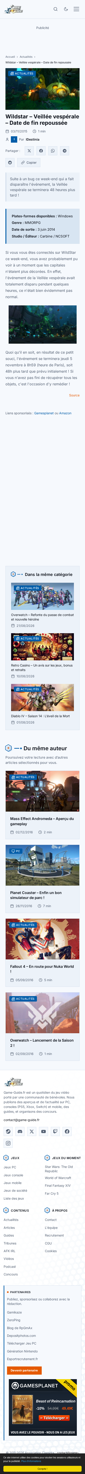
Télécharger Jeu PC (21, 1343)
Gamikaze (14, 1312)
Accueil (10, 56)
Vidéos (9, 1259)
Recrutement (54, 1235)
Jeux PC (10, 1167)
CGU (48, 1243)
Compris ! (42, 1468)
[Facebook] (41, 150)
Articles (9, 1228)
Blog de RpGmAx (19, 1328)
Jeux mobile (13, 1183)
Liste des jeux (14, 1198)
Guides (9, 1235)
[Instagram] (8, 1143)
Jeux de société (15, 1190)
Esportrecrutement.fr (22, 1359)
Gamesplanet (44, 413)
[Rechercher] (56, 9)
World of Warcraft (58, 1178)
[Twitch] (55, 1131)
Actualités (26, 56)
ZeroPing (13, 1320)
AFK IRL (9, 1251)
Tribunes (10, 1243)
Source (74, 395)
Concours (11, 1274)
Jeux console (13, 1175)
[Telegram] (64, 150)
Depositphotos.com (21, 1335)
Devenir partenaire (24, 1370)
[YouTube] (43, 1131)
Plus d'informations (31, 1461)
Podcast (10, 1266)
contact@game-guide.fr (21, 1120)
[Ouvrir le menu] (76, 9)
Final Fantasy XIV (58, 1185)
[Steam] (8, 1131)
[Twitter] (29, 150)
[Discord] (19, 1131)
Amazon (65, 413)
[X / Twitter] (31, 1131)
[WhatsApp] (52, 150)
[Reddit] (10, 162)
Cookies (51, 1251)
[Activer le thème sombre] (66, 9)
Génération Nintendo (22, 1351)
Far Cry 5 (51, 1193)
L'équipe (51, 1228)
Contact (51, 1220)
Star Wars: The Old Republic (59, 1169)
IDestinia (32, 139)
